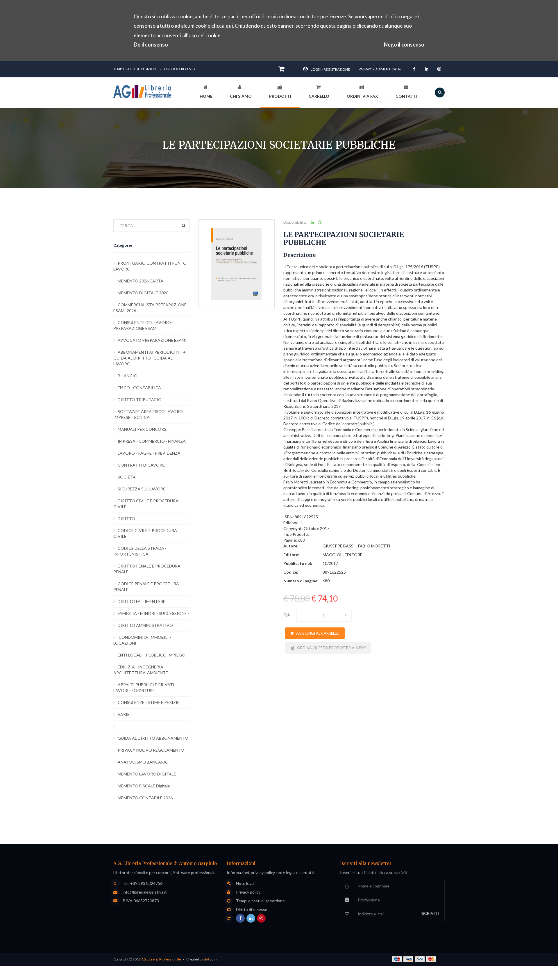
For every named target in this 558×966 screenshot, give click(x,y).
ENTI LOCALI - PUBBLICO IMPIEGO (151, 654)
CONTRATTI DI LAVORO (142, 464)
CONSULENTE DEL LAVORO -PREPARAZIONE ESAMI (143, 325)
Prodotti (280, 96)
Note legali (245, 883)
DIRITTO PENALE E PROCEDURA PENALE (146, 568)
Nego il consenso (404, 44)
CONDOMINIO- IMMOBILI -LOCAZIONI (142, 640)
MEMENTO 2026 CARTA (140, 280)
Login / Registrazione (330, 69)
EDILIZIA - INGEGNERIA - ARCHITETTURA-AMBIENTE (140, 669)
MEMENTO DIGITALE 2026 (143, 292)
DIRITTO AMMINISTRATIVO (145, 625)
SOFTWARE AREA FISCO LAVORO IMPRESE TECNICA (148, 414)
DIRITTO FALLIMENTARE (141, 601)
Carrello (319, 96)
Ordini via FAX (362, 96)
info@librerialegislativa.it (145, 892)
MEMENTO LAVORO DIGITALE (147, 773)
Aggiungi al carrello (316, 633)
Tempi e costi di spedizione (135, 69)
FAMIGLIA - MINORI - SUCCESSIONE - (153, 613)
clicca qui (222, 25)
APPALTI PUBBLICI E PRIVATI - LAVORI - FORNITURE (145, 687)
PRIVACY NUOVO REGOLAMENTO (151, 750)
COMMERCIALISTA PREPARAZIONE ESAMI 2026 (150, 307)
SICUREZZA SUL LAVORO (142, 488)
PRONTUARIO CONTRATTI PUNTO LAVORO (150, 266)
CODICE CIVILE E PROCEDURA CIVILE (145, 533)
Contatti (406, 96)
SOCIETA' (127, 476)
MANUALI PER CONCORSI (143, 429)
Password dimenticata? (380, 69)
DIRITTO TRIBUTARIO (140, 399)
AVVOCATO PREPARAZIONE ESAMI (152, 340)
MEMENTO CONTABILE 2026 (145, 797)
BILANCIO (127, 375)
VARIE (124, 714)
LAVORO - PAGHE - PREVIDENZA (149, 453)
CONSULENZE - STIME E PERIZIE (149, 702)
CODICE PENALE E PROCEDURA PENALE (146, 586)
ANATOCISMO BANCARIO (143, 761)
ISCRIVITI (430, 913)
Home (206, 96)
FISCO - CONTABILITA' (140, 387)
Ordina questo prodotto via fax (330, 647)
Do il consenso (151, 44)
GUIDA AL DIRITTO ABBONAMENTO (153, 738)
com (210, 959)
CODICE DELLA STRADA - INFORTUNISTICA (140, 551)
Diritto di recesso (179, 69)
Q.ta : (288, 614)
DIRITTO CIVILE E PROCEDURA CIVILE (145, 503)
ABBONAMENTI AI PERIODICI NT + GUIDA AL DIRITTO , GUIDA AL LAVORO (149, 358)
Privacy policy (248, 892)
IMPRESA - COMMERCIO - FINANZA (152, 441)
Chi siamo (241, 96)
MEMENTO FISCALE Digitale (144, 785)
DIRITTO (126, 518)
